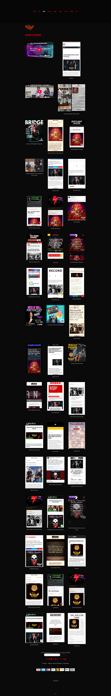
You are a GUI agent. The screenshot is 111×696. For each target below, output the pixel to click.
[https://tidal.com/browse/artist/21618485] (61, 659)
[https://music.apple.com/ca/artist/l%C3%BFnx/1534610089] (51, 659)
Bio (39, 11)
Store (66, 11)
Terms (55, 693)
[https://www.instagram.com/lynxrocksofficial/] (47, 659)
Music (55, 11)
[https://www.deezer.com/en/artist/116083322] (53, 659)
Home (35, 11)
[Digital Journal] (55, 344)
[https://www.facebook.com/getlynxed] (46, 659)
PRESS (44, 11)
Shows (71, 11)
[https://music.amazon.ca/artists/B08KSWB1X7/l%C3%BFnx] (57, 659)
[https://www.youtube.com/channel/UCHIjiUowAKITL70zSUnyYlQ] (55, 659)
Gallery (49, 11)
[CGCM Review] (77, 613)
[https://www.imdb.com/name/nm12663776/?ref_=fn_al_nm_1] (63, 659)
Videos (60, 11)
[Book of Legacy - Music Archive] (55, 457)
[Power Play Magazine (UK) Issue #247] (71, 84)
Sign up (64, 654)
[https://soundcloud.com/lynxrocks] (59, 659)
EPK (76, 11)
